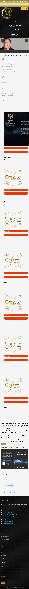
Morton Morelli (9, 493)
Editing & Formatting (5, 539)
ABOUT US (3, 550)
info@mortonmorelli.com (9, 519)
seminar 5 (6, 324)
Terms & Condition (15, 1)
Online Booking (23, 1)
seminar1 (6, 407)
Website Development (5, 536)
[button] (3, 40)
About (4, 1)
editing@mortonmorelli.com (9, 512)
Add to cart (6, 148)
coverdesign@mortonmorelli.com (10, 510)
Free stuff (3, 553)
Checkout (26, 5)
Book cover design (5, 542)
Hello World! (8, 485)
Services (8, 1)
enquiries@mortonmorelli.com (10, 517)
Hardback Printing (5, 534)
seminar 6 (6, 366)
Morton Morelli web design (19, 587)
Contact (2, 558)
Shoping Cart (19, 5)
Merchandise (3, 556)
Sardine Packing (7, 157)
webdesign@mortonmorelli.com (10, 515)
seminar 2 (6, 241)
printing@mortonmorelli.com (9, 524)
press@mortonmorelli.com (9, 521)
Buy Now (3, 444)
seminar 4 (6, 199)
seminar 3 (6, 282)
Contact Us (5, 3)
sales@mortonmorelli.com (9, 526)
